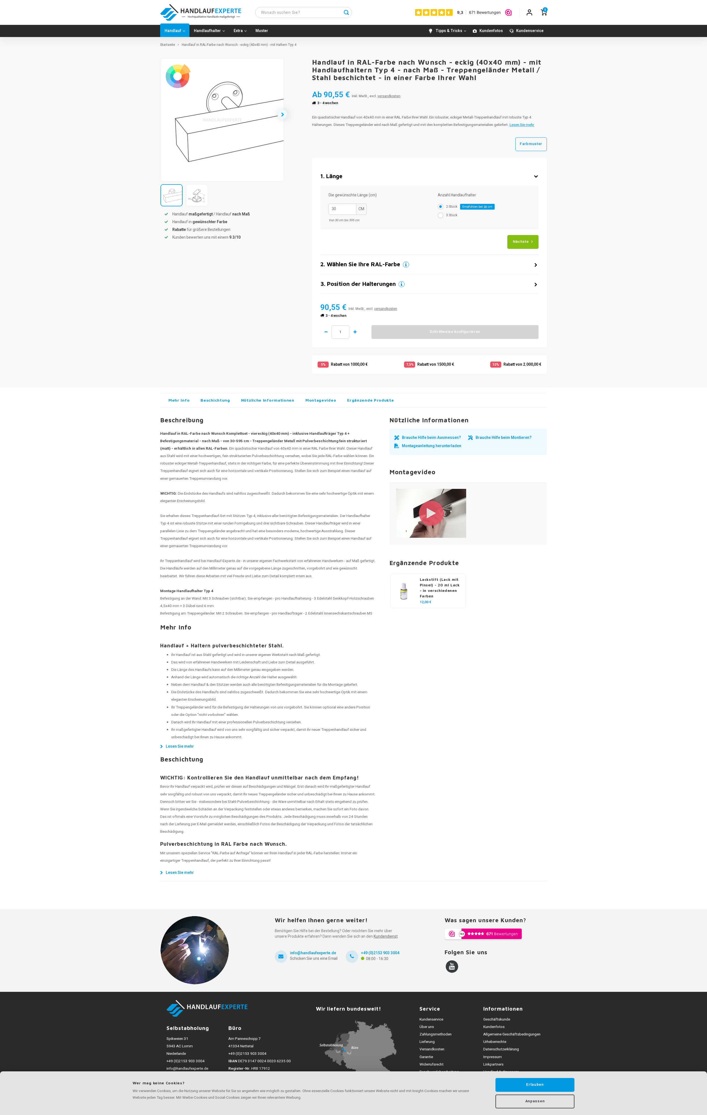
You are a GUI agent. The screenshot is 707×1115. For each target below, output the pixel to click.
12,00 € (425, 602)
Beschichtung (215, 400)
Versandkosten (432, 1049)
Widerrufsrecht (432, 1064)
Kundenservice (530, 31)
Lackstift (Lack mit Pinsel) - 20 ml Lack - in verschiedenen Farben (440, 587)
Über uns (427, 1027)
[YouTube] (452, 966)
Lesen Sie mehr (522, 125)
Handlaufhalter (207, 31)
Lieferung (427, 1042)
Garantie (426, 1057)
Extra (238, 31)
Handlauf (173, 31)
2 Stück (469, 206)
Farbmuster (531, 144)
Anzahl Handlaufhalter (457, 195)
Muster (261, 31)
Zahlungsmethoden (436, 1034)
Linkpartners (493, 1064)
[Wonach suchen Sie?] (346, 12)
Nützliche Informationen (267, 400)
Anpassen (535, 1101)
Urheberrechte (494, 1042)
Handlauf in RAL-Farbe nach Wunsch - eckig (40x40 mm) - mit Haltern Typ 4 (239, 45)
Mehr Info (178, 400)
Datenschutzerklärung (501, 1049)
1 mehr (354, 332)
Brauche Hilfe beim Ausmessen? (431, 438)
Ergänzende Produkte (370, 400)
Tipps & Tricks (449, 31)
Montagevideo (320, 400)
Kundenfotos (491, 31)
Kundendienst (386, 936)
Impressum (492, 1057)
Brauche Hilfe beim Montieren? (504, 438)
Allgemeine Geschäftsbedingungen (511, 1034)
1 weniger (325, 332)
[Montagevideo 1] (431, 513)
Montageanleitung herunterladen (431, 446)
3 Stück (451, 215)
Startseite (167, 45)
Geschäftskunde (496, 1019)
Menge (340, 332)
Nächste (521, 241)
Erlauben (535, 1084)
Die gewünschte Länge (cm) (353, 195)
